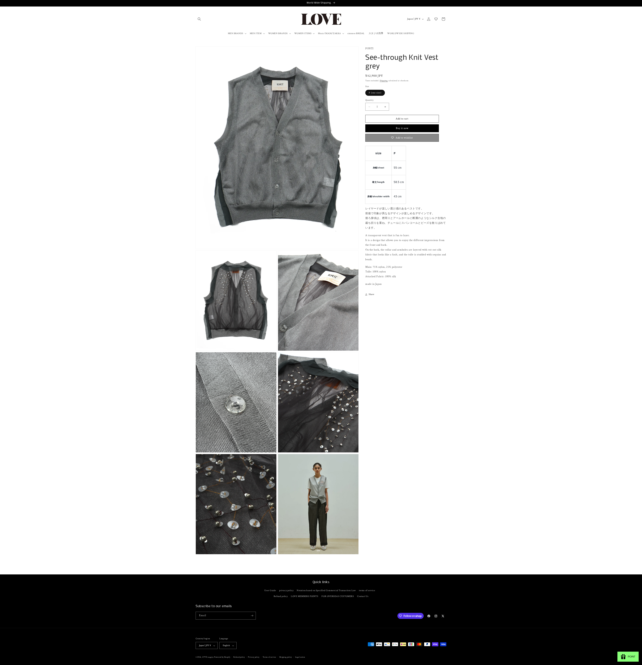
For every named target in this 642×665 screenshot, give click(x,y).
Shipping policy (285, 657)
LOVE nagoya (208, 657)
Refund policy (281, 596)
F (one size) (375, 92)
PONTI (369, 48)
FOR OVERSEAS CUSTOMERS (338, 596)
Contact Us (362, 596)
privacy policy (286, 590)
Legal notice (300, 657)
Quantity (369, 100)
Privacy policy (253, 657)
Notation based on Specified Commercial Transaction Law (326, 590)
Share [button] (371, 294)
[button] (199, 19)
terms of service (367, 590)
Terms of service (269, 657)
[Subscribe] (252, 616)
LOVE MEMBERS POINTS (304, 596)
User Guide (270, 590)
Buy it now (402, 128)
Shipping (384, 80)
